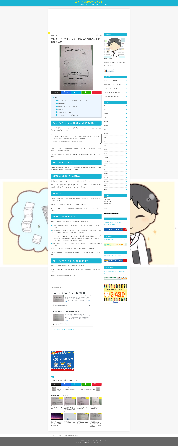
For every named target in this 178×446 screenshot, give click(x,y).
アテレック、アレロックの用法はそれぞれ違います (70, 115)
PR (105, 105)
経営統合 (106, 173)
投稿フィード (107, 199)
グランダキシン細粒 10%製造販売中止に (64, 329)
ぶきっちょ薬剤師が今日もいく (89, 2)
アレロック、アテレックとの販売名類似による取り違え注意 (72, 100)
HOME (51, 435)
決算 (105, 165)
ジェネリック (107, 161)
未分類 (105, 189)
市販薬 (92, 4)
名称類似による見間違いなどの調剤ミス (67, 106)
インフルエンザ (108, 177)
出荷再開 (106, 125)
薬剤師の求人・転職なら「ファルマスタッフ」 (115, 239)
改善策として (61, 109)
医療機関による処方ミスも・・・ (66, 112)
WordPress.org (107, 203)
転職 (97, 4)
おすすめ (101, 4)
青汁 (106, 4)
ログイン (106, 197)
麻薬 (105, 137)
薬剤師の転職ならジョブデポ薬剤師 (112, 255)
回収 (105, 117)
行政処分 (106, 157)
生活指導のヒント (108, 181)
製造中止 (88, 4)
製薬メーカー (107, 185)
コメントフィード (108, 201)
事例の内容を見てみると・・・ (65, 103)
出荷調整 (82, 4)
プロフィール (76, 4)
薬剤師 (105, 153)
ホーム (69, 4)
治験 (105, 109)
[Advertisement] (76, 21)
